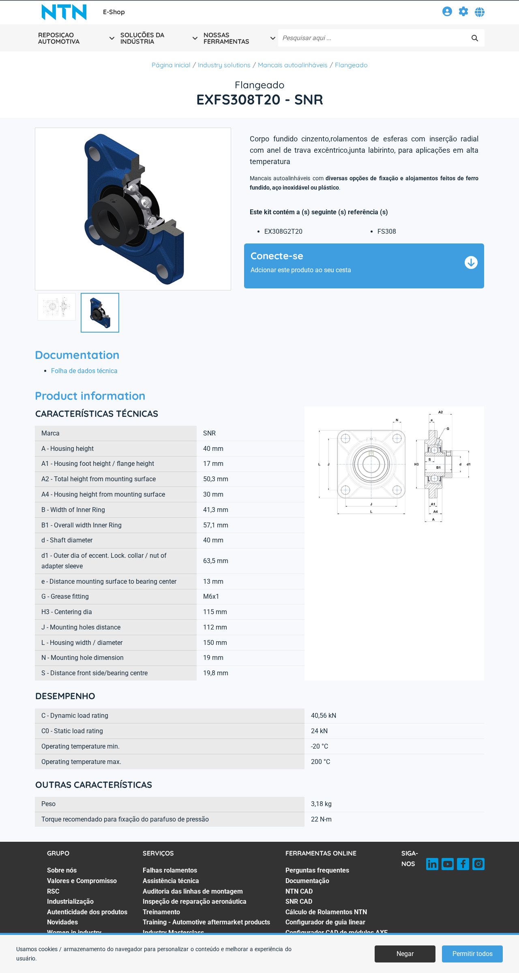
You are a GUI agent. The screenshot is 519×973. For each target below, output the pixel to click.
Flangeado (351, 65)
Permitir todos (473, 954)
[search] (475, 38)
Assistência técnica (171, 881)
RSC (53, 891)
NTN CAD (299, 891)
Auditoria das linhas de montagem (193, 891)
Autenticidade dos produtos (87, 912)
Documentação (307, 881)
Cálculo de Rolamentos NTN (326, 912)
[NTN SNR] (64, 12)
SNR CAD (298, 901)
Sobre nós (62, 870)
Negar (405, 954)
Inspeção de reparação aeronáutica (195, 901)
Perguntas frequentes (317, 870)
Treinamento (161, 912)
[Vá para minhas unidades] (463, 13)
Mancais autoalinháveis (293, 65)
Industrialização (70, 901)
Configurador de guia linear (325, 922)
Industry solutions (224, 65)
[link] (447, 13)
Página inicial (171, 65)
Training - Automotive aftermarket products (206, 922)
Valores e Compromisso (82, 881)
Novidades (62, 922)
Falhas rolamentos (170, 870)
